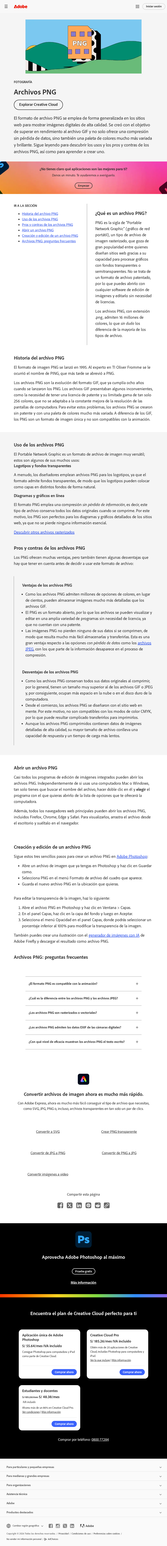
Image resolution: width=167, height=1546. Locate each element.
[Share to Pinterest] (88, 1205)
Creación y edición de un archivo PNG (50, 235)
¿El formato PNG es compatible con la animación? (63, 984)
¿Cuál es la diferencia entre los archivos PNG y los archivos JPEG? (73, 998)
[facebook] (51, 1526)
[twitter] (65, 1526)
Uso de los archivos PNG (40, 219)
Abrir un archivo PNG (38, 230)
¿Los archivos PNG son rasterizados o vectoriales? (63, 1013)
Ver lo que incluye (100, 1360)
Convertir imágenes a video (47, 1174)
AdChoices (53, 1539)
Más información (83, 1282)
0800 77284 (100, 1439)
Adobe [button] (10, 1503)
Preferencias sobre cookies (106, 1533)
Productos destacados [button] (20, 1512)
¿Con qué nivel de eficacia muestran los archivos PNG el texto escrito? (77, 1042)
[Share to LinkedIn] (79, 1205)
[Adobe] (20, 6)
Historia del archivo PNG (40, 213)
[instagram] (58, 1526)
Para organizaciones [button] (19, 1485)
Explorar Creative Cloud (38, 104)
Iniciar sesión (154, 6)
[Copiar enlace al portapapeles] (107, 1205)
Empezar (83, 185)
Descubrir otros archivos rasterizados (44, 532)
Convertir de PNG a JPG (119, 1153)
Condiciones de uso (81, 1533)
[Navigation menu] (6, 6)
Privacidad (63, 1533)
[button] (137, 6)
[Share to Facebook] (60, 1205)
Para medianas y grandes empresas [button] (28, 1476)
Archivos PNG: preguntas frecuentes (49, 241)
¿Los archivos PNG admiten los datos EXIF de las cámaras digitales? (75, 1027)
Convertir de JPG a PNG (48, 1153)
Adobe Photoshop (132, 856)
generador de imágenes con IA (114, 935)
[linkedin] (72, 1526)
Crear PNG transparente (119, 1131)
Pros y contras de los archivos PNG (47, 224)
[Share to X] (70, 1205)
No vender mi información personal (24, 1539)
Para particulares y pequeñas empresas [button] (30, 1467)
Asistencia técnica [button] (17, 1494)
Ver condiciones (31, 1412)
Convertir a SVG (48, 1131)
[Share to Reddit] (98, 1205)
